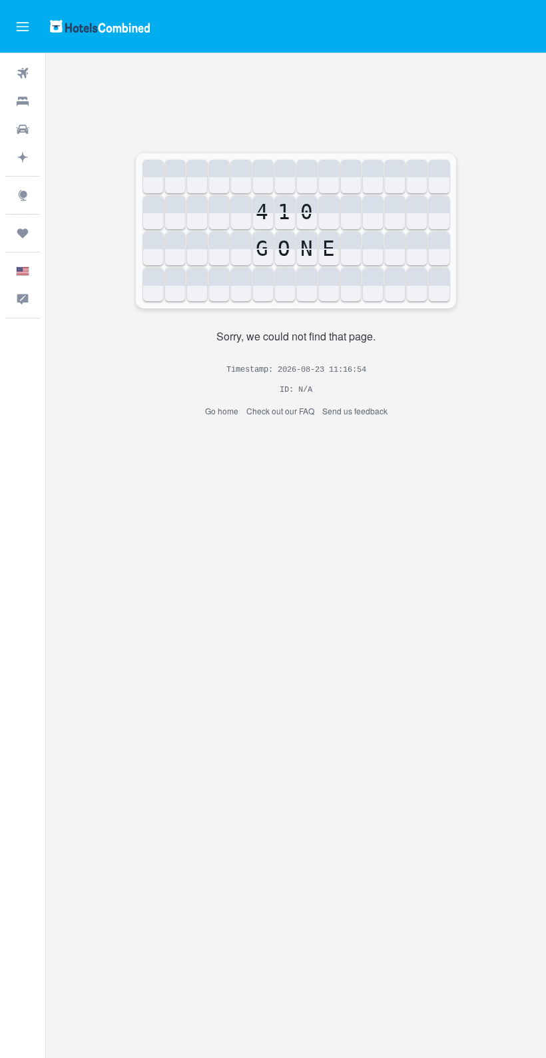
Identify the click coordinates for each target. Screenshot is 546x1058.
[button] (22, 26)
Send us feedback (355, 410)
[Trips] (22, 233)
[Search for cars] (22, 129)
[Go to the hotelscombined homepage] (100, 26)
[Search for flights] (22, 73)
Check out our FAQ (280, 410)
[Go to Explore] (22, 195)
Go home (221, 410)
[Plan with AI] (22, 157)
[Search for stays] (22, 101)
